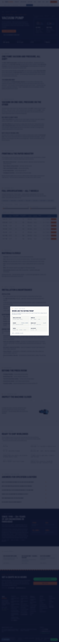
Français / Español (24, 322)
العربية (44, 322)
